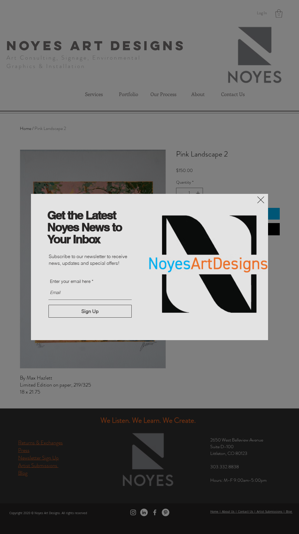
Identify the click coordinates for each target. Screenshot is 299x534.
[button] (260, 199)
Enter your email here (70, 281)
